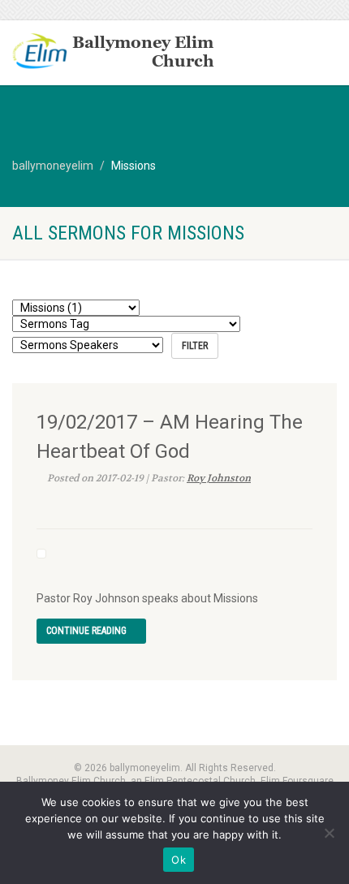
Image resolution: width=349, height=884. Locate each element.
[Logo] (116, 52)
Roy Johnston (219, 478)
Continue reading (87, 630)
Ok (178, 859)
